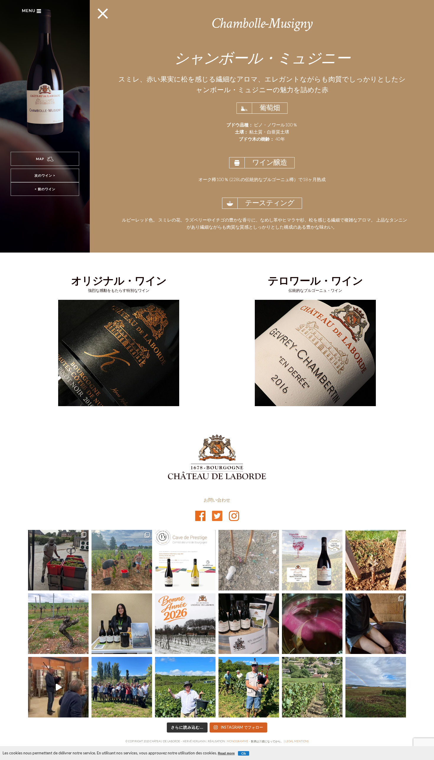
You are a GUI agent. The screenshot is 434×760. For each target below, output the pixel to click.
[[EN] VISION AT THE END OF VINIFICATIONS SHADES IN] (312, 623)
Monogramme (237, 741)
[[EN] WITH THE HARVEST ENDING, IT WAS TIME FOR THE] (58, 687)
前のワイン (45, 189)
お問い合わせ (217, 499)
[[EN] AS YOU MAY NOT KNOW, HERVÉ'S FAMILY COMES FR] (248, 687)
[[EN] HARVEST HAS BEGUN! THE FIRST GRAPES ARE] (122, 560)
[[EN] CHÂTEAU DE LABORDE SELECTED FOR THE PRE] (185, 560)
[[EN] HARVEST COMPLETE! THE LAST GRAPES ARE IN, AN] (122, 687)
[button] (45, 159)
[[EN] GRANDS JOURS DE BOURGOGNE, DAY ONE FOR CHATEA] (122, 623)
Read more (226, 753)
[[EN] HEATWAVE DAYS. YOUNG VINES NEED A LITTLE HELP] (248, 560)
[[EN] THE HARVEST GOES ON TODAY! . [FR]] (185, 687)
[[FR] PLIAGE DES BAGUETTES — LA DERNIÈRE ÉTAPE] (58, 623)
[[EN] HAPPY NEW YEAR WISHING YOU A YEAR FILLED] (185, 623)
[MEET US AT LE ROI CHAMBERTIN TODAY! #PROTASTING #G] (248, 623)
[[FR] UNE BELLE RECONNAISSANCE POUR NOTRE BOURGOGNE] (312, 560)
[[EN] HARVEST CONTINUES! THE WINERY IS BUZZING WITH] (58, 560)
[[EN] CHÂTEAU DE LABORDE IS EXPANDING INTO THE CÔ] (312, 687)
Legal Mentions (297, 741)
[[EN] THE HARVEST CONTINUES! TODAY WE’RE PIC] (375, 687)
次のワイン (45, 175)
